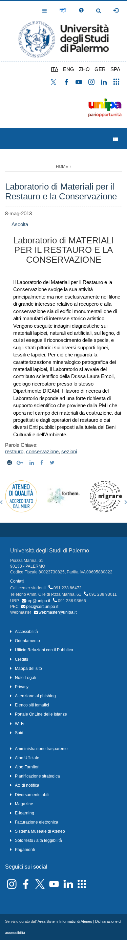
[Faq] (81, 10)
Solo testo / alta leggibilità (38, 840)
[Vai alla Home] (63, 31)
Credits (21, 659)
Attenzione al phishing (35, 696)
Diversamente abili (32, 794)
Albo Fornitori (27, 767)
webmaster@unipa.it (58, 612)
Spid (19, 732)
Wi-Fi (19, 723)
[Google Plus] (21, 462)
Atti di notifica (27, 785)
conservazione (42, 451)
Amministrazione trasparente (41, 748)
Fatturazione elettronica (36, 822)
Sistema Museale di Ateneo (40, 831)
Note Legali (25, 677)
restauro (14, 451)
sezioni (69, 451)
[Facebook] (42, 462)
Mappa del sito (28, 668)
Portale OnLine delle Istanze (41, 714)
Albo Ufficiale (27, 758)
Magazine (24, 804)
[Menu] (115, 139)
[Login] (116, 10)
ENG (68, 69)
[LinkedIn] (32, 462)
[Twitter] (53, 462)
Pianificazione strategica (37, 776)
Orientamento (27, 640)
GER (100, 69)
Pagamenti (25, 849)
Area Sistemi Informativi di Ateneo (65, 921)
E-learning (24, 813)
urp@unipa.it (38, 600)
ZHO (84, 69)
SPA (115, 69)
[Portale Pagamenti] (63, 10)
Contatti (17, 581)
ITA (54, 69)
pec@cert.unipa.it (42, 606)
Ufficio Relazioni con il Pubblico (44, 650)
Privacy (21, 686)
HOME (62, 166)
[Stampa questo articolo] (9, 462)
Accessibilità (26, 631)
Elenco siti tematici (32, 705)
